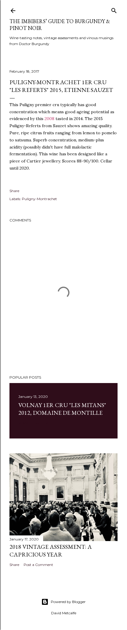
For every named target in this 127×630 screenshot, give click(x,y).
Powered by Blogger (68, 601)
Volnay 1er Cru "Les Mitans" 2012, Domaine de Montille (62, 409)
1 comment (42, 423)
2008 (49, 118)
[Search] (114, 9)
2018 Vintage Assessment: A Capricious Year (50, 550)
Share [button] (14, 191)
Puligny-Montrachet (39, 199)
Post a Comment (38, 564)
